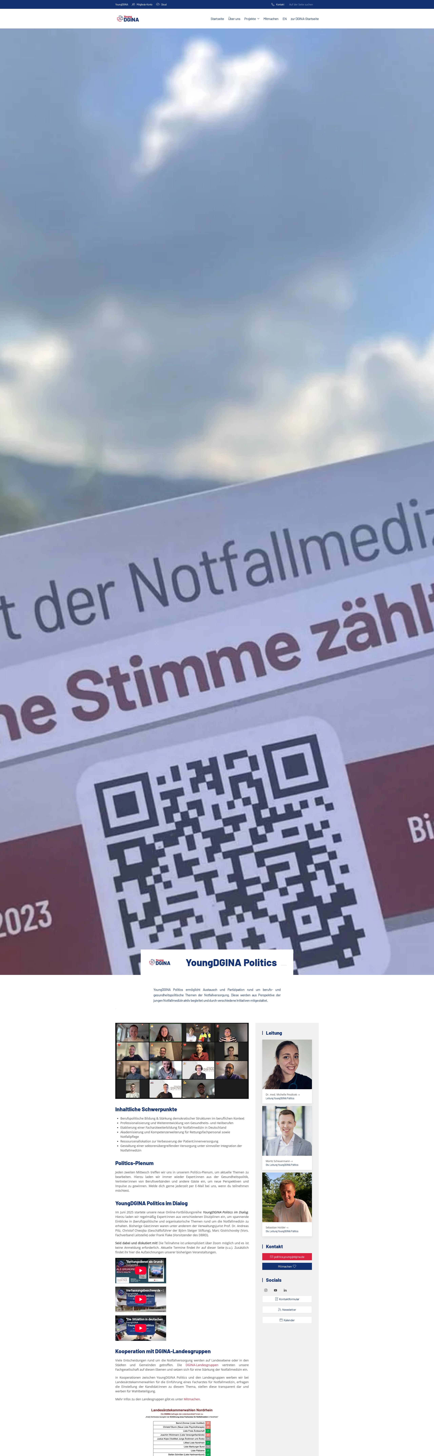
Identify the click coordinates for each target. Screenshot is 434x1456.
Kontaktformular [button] (289, 1299)
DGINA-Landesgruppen (202, 1365)
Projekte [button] (250, 19)
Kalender (289, 1320)
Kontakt (280, 4)
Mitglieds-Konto (144, 4)
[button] (287, 1071)
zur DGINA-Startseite (305, 19)
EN (285, 19)
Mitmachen (271, 19)
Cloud (164, 4)
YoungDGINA (121, 4)
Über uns (234, 19)
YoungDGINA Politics (231, 962)
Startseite (217, 19)
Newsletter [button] (289, 1309)
